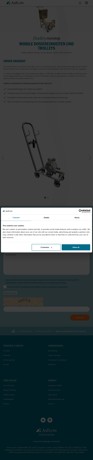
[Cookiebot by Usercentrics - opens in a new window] (80, 211)
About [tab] (76, 218)
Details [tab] (46, 218)
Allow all (75, 247)
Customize (45, 247)
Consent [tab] (16, 218)
